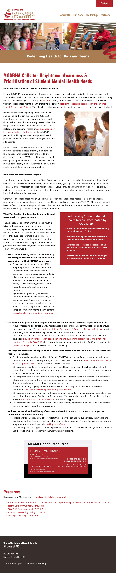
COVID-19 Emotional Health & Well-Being (27, 509)
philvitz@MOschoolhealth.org (32, 563)
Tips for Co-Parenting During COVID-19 (26, 512)
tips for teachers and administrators (38, 399)
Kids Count (46, 100)
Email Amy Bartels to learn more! (50, 497)
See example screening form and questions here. (47, 389)
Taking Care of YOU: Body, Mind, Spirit (26, 505)
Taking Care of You (56, 424)
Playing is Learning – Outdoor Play (24, 515)
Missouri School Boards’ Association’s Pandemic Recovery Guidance (70, 329)
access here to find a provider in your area (32, 313)
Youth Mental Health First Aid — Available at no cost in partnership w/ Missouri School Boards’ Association (59, 502)
